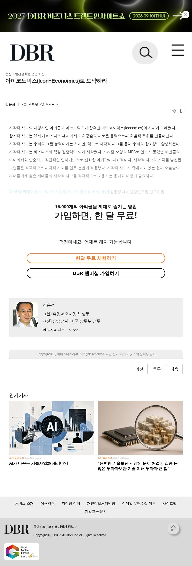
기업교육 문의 (96, 512)
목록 (157, 369)
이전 (140, 369)
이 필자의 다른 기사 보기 (61, 330)
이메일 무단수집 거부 (139, 504)
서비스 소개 (24, 504)
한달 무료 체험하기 (96, 258)
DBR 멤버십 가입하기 (96, 273)
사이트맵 (170, 504)
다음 (174, 369)
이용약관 (48, 504)
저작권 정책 (71, 504)
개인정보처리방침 (101, 504)
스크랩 (182, 111)
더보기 (174, 111)
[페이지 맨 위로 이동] (174, 530)
